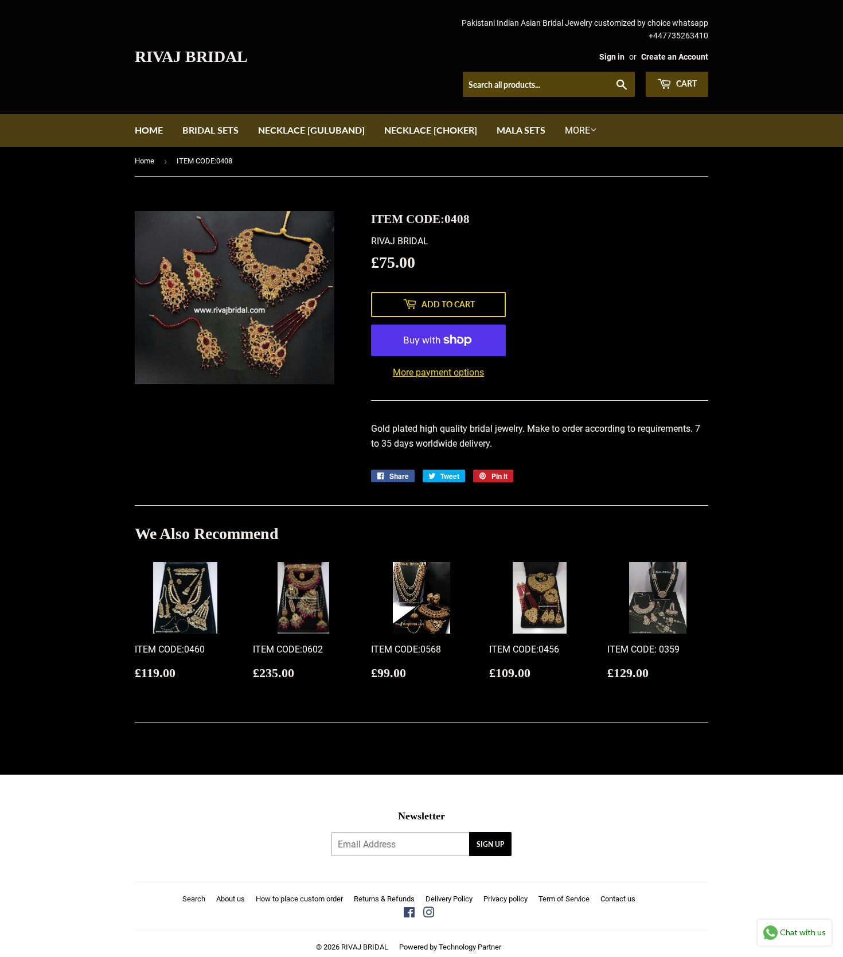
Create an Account (674, 56)
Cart (685, 83)
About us (230, 898)
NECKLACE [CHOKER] (430, 129)
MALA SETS (521, 129)
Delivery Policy (449, 898)
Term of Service (564, 898)
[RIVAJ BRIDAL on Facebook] (409, 913)
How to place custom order (299, 898)
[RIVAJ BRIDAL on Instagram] (429, 913)
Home (149, 129)
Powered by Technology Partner (450, 947)
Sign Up (490, 844)
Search (193, 898)
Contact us (617, 898)
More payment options (438, 372)
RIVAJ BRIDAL (191, 56)
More (577, 130)
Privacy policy (505, 898)
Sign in (612, 56)
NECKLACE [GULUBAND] (311, 129)
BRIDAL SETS (210, 129)
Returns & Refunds (384, 898)
